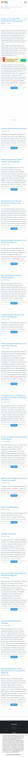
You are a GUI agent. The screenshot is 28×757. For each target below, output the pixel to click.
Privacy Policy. (15, 752)
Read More (14, 148)
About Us (14, 727)
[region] (14, 745)
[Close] (25, 735)
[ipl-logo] (6, 3)
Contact (14, 729)
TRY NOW (23, 60)
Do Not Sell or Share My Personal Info (13, 754)
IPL (2, 5)
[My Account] (25, 2)
